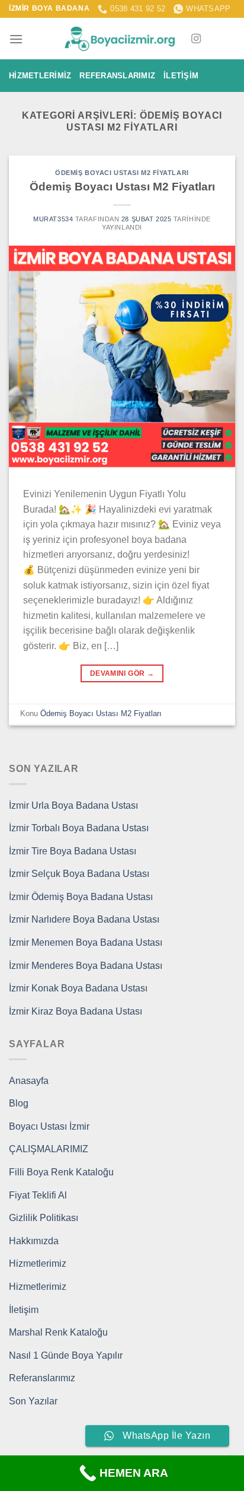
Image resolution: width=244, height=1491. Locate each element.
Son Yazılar (33, 1401)
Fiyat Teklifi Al (38, 1195)
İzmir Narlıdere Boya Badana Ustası (84, 919)
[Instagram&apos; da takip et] (196, 39)
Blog (18, 1103)
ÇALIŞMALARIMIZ (48, 1149)
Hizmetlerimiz (40, 75)
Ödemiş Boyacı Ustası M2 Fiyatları (121, 172)
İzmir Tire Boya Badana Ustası (72, 851)
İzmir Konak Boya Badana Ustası (78, 988)
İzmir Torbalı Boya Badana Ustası (79, 828)
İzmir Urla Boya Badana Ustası (73, 805)
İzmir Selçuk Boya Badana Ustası (79, 874)
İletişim (180, 75)
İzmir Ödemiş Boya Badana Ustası (81, 897)
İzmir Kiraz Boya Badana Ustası (75, 1011)
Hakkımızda (34, 1241)
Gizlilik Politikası (43, 1218)
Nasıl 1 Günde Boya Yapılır (66, 1355)
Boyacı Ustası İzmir (49, 1126)
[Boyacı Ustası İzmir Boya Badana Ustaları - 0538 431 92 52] (122, 39)
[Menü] (16, 38)
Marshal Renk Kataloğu (58, 1332)
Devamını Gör (122, 673)
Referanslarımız (117, 75)
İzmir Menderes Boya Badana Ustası (85, 966)
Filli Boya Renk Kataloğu (61, 1172)
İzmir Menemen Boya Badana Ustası (85, 942)
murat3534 (53, 218)
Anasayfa (29, 1081)
